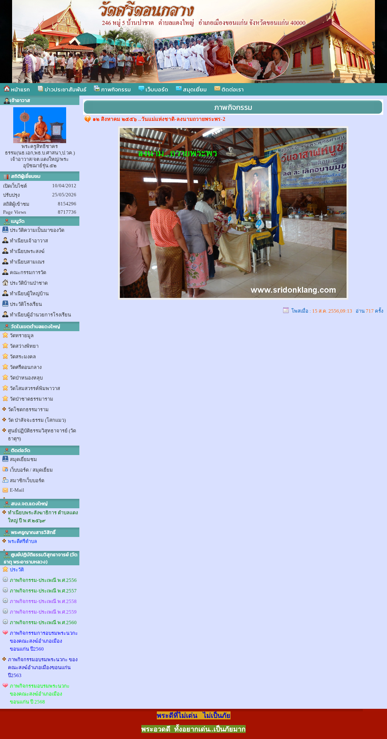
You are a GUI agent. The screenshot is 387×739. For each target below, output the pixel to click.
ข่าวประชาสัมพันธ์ (64, 89)
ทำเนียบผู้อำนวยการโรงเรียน (40, 315)
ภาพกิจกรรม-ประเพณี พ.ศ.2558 (43, 601)
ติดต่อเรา (232, 89)
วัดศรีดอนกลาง (26, 367)
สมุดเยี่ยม (194, 89)
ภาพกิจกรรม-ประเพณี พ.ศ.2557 (43, 591)
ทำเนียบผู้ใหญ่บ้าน (29, 293)
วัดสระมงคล (23, 356)
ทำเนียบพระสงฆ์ (27, 251)
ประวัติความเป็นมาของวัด (37, 230)
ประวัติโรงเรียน (26, 304)
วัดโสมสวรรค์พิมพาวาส (35, 388)
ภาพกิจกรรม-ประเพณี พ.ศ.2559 (43, 612)
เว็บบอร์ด (156, 89)
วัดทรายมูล (22, 335)
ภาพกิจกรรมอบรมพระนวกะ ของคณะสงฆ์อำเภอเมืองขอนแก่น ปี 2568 (40, 694)
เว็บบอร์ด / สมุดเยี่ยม (31, 470)
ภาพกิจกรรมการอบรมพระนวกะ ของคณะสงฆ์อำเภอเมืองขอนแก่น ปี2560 (44, 641)
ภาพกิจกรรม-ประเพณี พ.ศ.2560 (43, 622)
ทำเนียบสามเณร (27, 262)
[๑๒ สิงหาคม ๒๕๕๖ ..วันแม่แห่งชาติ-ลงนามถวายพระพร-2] (233, 298)
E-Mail (17, 490)
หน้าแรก (20, 89)
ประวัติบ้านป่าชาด (29, 283)
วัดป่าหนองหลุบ (26, 378)
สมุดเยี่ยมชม (23, 459)
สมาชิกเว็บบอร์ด (27, 480)
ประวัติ (17, 569)
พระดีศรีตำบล (22, 541)
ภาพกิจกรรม (115, 89)
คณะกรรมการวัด (28, 272)
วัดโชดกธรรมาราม (28, 409)
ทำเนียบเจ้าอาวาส (29, 241)
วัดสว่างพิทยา (24, 346)
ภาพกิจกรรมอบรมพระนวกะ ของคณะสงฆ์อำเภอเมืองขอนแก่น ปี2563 (42, 667)
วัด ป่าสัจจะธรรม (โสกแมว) (37, 420)
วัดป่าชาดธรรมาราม (31, 399)
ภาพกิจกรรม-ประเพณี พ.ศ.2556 (43, 580)
